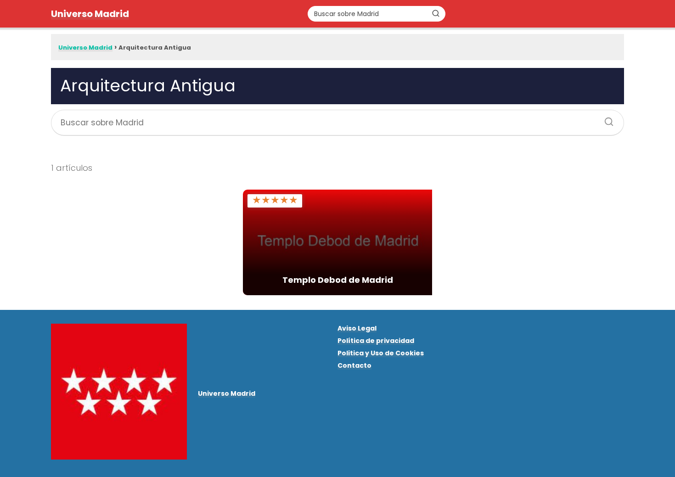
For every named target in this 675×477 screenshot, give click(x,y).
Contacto (354, 365)
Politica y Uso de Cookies (381, 353)
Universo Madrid (90, 13)
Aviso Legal (357, 328)
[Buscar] (435, 13)
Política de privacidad (376, 340)
